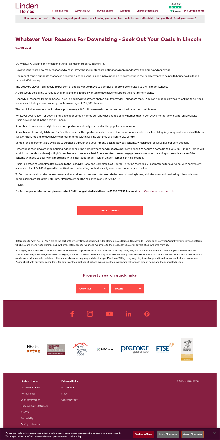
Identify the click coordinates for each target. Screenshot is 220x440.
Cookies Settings (143, 434)
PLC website (67, 388)
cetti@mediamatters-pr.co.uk (156, 191)
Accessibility (27, 418)
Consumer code (69, 400)
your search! (188, 18)
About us (125, 11)
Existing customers (147, 11)
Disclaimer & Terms (30, 388)
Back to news (110, 211)
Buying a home (105, 11)
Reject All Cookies (168, 434)
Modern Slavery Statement (34, 406)
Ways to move (82, 11)
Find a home (61, 11)
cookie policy (75, 436)
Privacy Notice (28, 394)
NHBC (64, 394)
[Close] (214, 433)
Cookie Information (30, 400)
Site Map (25, 412)
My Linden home (194, 11)
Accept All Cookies (192, 434)
